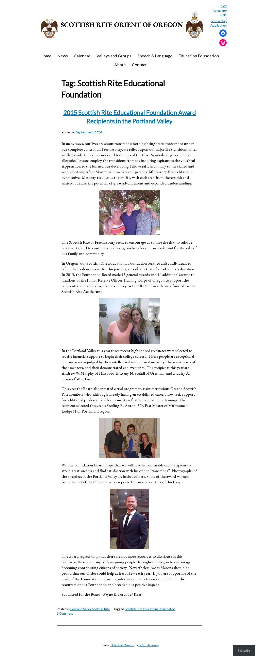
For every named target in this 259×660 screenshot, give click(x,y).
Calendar (82, 55)
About (120, 64)
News (62, 55)
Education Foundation (198, 55)
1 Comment (65, 613)
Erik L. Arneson (149, 645)
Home (45, 55)
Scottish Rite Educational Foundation (150, 609)
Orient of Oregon (122, 645)
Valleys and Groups (114, 55)
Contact (139, 64)
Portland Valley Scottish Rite (90, 609)
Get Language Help (220, 10)
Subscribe (244, 650)
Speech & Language (154, 55)
